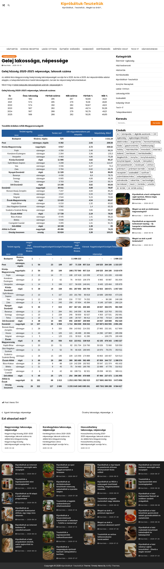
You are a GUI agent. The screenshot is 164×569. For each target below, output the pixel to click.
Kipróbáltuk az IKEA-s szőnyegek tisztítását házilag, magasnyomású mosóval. (108, 485)
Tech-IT (135, 49)
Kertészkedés (103, 49)
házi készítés (132, 149)
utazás (151, 184)
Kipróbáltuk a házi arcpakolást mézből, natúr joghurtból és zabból (24, 543)
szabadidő (133, 172)
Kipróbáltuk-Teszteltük (82, 3)
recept (151, 168)
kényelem (148, 161)
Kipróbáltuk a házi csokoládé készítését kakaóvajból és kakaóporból (148, 531)
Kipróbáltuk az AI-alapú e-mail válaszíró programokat (26, 496)
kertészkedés (144, 153)
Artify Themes (112, 565)
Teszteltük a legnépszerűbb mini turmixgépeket (24, 481)
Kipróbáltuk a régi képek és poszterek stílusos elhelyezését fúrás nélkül (108, 468)
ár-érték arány (135, 188)
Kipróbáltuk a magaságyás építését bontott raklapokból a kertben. (66, 550)
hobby (120, 149)
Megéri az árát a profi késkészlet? (142, 239)
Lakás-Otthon (49, 49)
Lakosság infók (123, 93)
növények (139, 164)
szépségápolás (144, 176)
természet (122, 184)
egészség (121, 138)
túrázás (141, 184)
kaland (120, 153)
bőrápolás (126, 134)
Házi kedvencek (150, 49)
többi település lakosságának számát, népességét (37, 85)
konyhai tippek (124, 161)
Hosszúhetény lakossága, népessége (93, 428)
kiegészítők (122, 157)
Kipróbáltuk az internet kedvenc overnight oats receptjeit (26, 467)
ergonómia (136, 141)
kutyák (137, 161)
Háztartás (12, 49)
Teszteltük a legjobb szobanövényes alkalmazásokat (65, 503)
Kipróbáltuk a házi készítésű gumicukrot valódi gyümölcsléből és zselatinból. (149, 514)
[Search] (8, 5)
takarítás (135, 180)
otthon (150, 164)
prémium (121, 168)
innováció (145, 149)
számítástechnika (125, 176)
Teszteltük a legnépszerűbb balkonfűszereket (64, 534)
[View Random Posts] (3, 5)
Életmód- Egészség (70, 49)
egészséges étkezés (138, 138)
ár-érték (121, 188)
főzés (119, 145)
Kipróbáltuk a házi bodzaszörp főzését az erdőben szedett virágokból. (149, 497)
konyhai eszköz (148, 157)
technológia (148, 180)
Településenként (9, 56)
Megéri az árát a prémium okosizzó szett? (108, 523)
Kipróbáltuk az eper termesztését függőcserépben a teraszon (65, 468)
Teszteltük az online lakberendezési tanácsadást (106, 537)
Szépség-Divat (120, 49)
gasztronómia (131, 145)
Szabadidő (88, 49)
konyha (134, 157)
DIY (155, 134)
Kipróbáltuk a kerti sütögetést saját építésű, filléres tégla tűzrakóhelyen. (146, 196)
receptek (121, 172)
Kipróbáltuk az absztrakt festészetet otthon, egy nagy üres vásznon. (25, 512)
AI (118, 134)
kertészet (130, 153)
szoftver (145, 172)
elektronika (122, 141)
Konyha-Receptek (30, 49)
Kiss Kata (7, 65)
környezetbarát (124, 164)
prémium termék (137, 168)
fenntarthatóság (152, 141)
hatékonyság (147, 145)
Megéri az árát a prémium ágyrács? (105, 511)
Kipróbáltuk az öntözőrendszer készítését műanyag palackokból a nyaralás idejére (66, 487)
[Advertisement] (82, 28)
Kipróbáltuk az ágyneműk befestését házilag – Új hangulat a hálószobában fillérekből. (144, 225)
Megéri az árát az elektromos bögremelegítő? (145, 210)
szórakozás (122, 180)
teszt (132, 184)
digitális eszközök (142, 134)
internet (157, 149)
